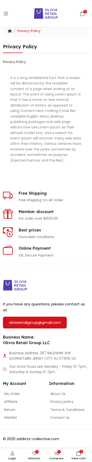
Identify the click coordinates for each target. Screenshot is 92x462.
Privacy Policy (28, 30)
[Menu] (5, 13)
